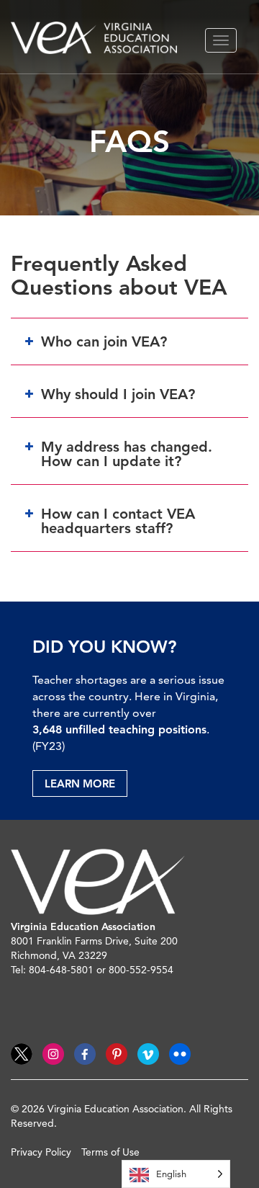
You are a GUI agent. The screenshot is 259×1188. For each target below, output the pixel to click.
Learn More (80, 783)
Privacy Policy (41, 1151)
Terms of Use (110, 1151)
